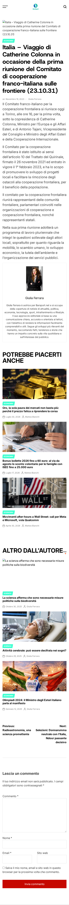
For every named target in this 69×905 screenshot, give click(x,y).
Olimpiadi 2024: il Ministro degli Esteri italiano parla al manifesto (32, 701)
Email (7, 853)
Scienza (8, 593)
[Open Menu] (5, 7)
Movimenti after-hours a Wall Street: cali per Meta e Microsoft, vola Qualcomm (34, 518)
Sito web (42, 853)
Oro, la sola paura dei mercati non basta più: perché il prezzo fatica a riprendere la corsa (31, 409)
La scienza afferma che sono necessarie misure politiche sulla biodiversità (33, 599)
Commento (10, 796)
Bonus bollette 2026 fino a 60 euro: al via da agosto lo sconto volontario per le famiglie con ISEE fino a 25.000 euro (32, 464)
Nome (7, 838)
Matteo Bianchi (32, 417)
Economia (8, 41)
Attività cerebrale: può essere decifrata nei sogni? (34, 650)
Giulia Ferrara (34, 99)
